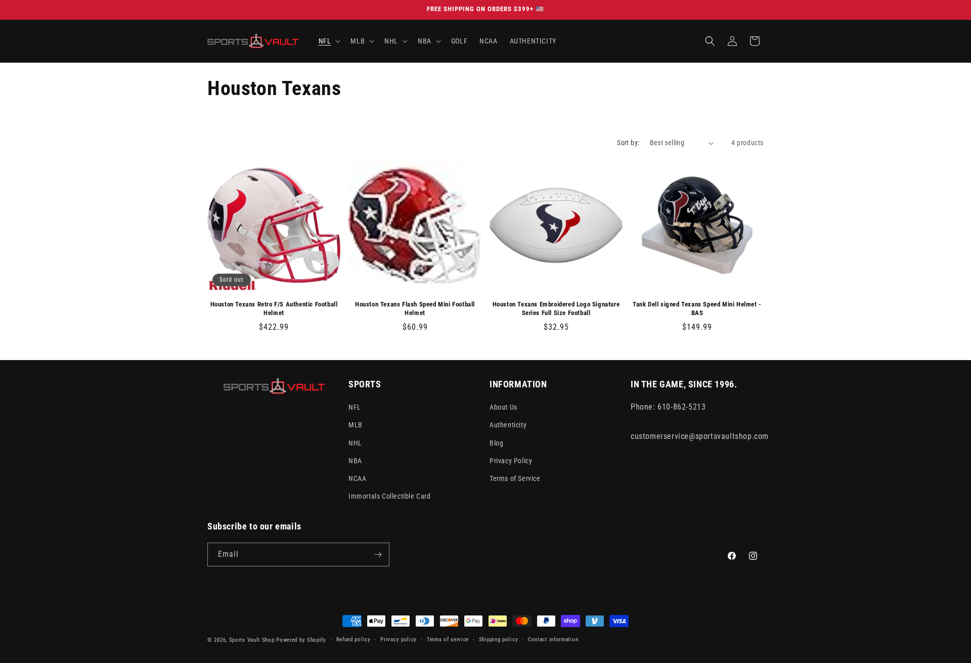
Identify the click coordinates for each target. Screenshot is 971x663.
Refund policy (353, 639)
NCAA (357, 478)
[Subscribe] (378, 554)
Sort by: (628, 143)
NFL (354, 407)
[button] (329, 41)
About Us (503, 407)
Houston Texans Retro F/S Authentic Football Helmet (274, 308)
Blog (496, 443)
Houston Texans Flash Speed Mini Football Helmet (415, 308)
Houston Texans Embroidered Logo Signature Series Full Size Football (556, 308)
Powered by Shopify (301, 640)
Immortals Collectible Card (389, 496)
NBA (355, 461)
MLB (355, 425)
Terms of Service (515, 478)
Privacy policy (398, 639)
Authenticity (508, 425)
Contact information (553, 639)
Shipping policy (498, 639)
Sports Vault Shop (252, 640)
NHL (355, 443)
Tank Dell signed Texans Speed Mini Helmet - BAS (697, 308)
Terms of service (448, 639)
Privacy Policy (511, 461)
